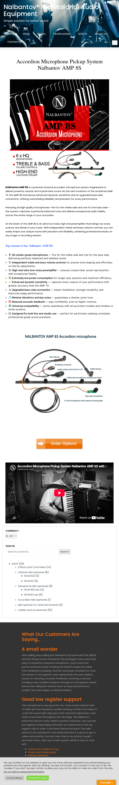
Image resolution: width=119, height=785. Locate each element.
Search (10, 546)
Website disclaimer (38, 755)
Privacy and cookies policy (42, 752)
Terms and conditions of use (43, 749)
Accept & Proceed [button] (37, 777)
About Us (101, 34)
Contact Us (15, 42)
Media (41, 34)
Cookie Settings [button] (14, 777)
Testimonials (62, 34)
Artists (82, 34)
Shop (26, 34)
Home (11, 34)
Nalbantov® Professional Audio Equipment (51, 10)
